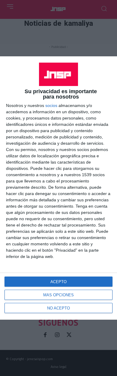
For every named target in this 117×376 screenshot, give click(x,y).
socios (51, 105)
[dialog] (58, 188)
